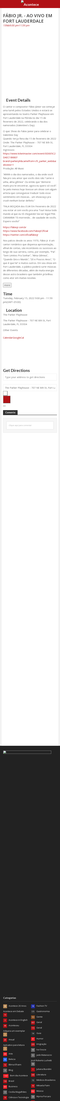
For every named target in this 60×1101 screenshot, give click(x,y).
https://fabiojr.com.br (14, 227)
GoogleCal (18, 337)
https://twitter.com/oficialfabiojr (20, 234)
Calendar (8, 337)
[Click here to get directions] (6, 399)
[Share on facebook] (4, 347)
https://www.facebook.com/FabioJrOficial (25, 230)
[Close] (4, 405)
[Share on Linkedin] (4, 354)
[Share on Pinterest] (4, 358)
